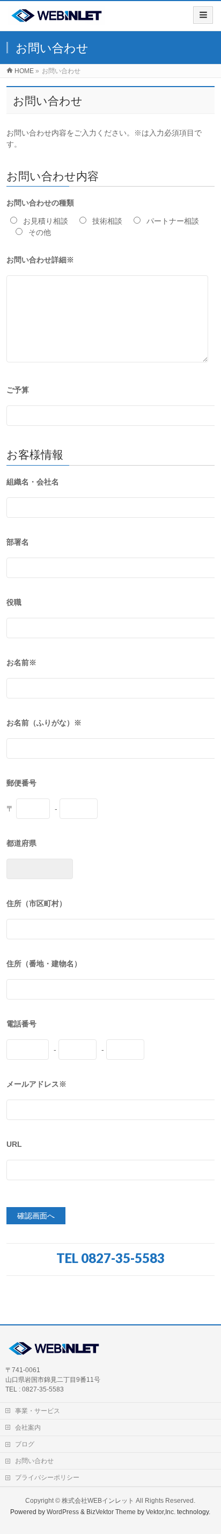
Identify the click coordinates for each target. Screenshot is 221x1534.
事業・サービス (37, 1411)
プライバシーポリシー (47, 1477)
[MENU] (203, 15)
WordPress (63, 1512)
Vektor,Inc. (160, 1512)
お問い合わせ (34, 1461)
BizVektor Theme (111, 1512)
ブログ (24, 1444)
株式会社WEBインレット (98, 1500)
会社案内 (28, 1427)
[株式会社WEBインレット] (56, 19)
